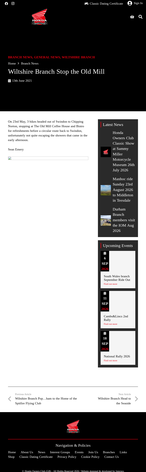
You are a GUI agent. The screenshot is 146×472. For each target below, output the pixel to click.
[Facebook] (6, 3)
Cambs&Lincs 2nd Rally (116, 318)
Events (79, 452)
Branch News (20, 57)
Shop (11, 457)
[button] (140, 17)
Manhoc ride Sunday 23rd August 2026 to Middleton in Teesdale (123, 190)
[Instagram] (13, 3)
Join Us (93, 452)
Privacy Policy (67, 457)
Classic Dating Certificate (36, 457)
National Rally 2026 (117, 356)
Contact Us (111, 457)
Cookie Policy (90, 457)
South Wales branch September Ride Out (117, 278)
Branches (109, 452)
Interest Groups (60, 452)
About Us (27, 452)
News (41, 452)
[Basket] (132, 17)
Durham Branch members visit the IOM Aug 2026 (124, 220)
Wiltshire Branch (78, 57)
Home (12, 63)
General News (47, 57)
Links (123, 452)
